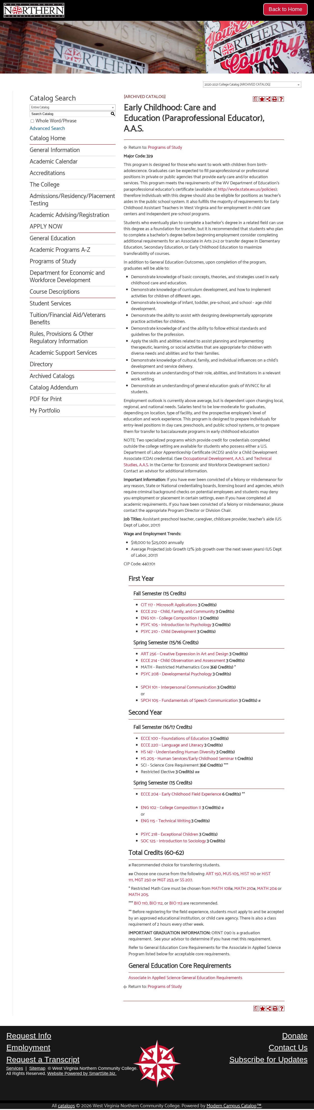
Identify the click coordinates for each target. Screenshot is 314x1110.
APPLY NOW (46, 227)
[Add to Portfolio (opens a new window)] (262, 99)
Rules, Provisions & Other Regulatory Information (61, 338)
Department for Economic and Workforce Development (67, 277)
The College (44, 185)
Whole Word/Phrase (56, 121)
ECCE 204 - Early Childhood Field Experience (181, 794)
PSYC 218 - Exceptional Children (169, 834)
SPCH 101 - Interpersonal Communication (178, 687)
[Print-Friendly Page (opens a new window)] (274, 99)
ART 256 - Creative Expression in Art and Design (184, 654)
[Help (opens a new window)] (281, 99)
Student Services (50, 304)
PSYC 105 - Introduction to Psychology (176, 625)
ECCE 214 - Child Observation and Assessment (183, 660)
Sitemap (37, 1068)
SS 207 (186, 880)
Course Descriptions (55, 292)
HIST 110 (248, 874)
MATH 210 (243, 888)
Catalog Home (47, 138)
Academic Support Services (63, 353)
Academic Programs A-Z (60, 250)
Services (14, 1068)
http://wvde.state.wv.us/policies (246, 189)
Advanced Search (47, 129)
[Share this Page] (268, 99)
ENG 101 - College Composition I (170, 618)
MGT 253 (165, 880)
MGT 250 (143, 880)
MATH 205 (138, 894)
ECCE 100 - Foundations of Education (175, 738)
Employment (28, 1047)
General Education (52, 238)
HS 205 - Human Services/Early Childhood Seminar (187, 758)
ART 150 (213, 874)
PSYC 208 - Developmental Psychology (176, 674)
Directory (41, 364)
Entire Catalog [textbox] (40, 107)
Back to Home (285, 9)
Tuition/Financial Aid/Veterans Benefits (68, 319)
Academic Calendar (54, 162)
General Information (55, 150)
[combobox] (252, 85)
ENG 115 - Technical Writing (165, 821)
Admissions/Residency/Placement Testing (72, 200)
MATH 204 (267, 888)
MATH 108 (220, 888)
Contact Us (288, 1047)
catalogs (66, 1106)
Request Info (28, 1035)
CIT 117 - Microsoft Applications (169, 605)
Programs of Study (53, 261)
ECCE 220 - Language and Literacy (172, 745)
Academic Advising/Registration (69, 215)
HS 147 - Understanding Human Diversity (178, 752)
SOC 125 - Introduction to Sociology (173, 841)
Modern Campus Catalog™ (234, 1106)
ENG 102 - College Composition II (171, 807)
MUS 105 (231, 874)
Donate (295, 1035)
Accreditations (47, 173)
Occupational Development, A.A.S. (214, 458)
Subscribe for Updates (268, 1059)
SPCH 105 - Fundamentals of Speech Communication (189, 700)
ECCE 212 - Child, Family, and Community (178, 611)
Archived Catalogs (52, 376)
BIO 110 (141, 903)
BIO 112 (156, 903)
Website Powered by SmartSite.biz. (82, 1073)
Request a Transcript (42, 1059)
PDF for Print (46, 399)
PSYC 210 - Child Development (168, 631)
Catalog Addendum (54, 388)
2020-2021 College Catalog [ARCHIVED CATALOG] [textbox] (237, 84)
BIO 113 (175, 903)
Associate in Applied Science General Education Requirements (185, 978)
